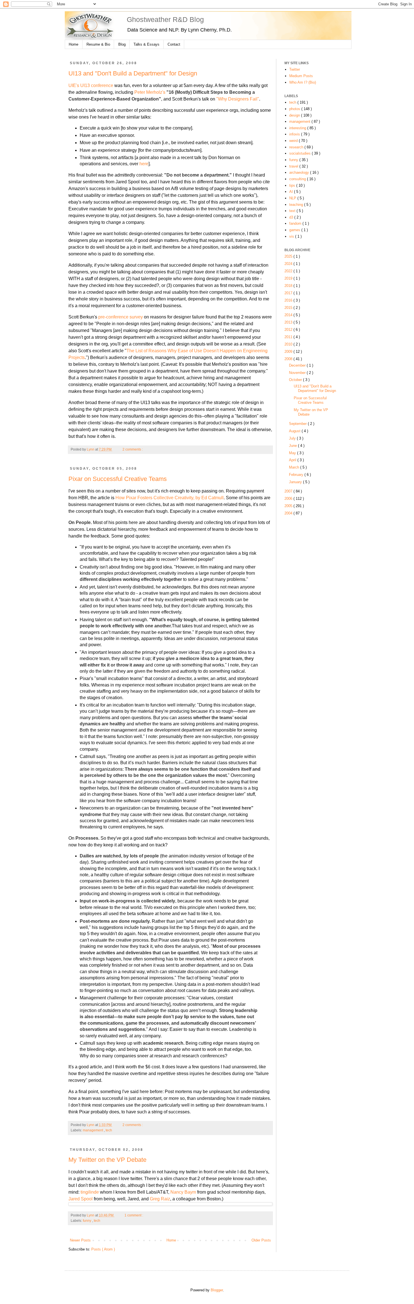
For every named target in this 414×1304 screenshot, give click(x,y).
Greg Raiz (160, 1198)
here (143, 163)
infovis (295, 134)
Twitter (294, 69)
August (295, 431)
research (296, 147)
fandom (295, 223)
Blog (122, 44)
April (293, 460)
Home (73, 44)
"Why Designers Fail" (237, 99)
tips (292, 185)
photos (295, 109)
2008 (288, 359)
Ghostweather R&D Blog (165, 19)
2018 (288, 286)
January (296, 482)
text (293, 211)
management (93, 1130)
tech (109, 1130)
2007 (288, 491)
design (295, 115)
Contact (174, 44)
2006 (288, 498)
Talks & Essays (146, 44)
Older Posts (261, 1240)
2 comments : (133, 449)
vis (292, 236)
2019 (288, 278)
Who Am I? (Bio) (302, 82)
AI (291, 192)
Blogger (217, 1290)
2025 (288, 256)
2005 (288, 506)
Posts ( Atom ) (103, 1249)
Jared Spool (80, 1198)
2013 (288, 322)
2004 (288, 513)
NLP (293, 198)
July (293, 438)
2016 (288, 300)
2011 (288, 337)
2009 (288, 351)
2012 (288, 329)
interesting (298, 128)
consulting (298, 179)
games (295, 230)
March (294, 467)
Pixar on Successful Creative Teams (117, 478)
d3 (291, 217)
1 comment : (134, 1215)
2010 (288, 344)
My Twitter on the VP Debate (107, 1159)
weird (294, 141)
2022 (288, 271)
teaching (296, 204)
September (298, 424)
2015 (288, 308)
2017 (288, 293)
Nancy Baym (183, 1192)
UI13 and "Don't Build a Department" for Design (132, 73)
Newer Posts (80, 1240)
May (293, 453)
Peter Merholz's (149, 92)
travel (294, 166)
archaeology (299, 172)
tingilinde (90, 1192)
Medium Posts (301, 76)
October (296, 380)
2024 (288, 264)
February (296, 474)
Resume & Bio (98, 44)
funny (87, 1221)
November (298, 373)
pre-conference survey (120, 317)
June (293, 445)
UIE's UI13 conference (90, 85)
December (298, 365)
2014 (288, 315)
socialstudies (300, 153)
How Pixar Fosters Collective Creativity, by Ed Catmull (169, 497)
